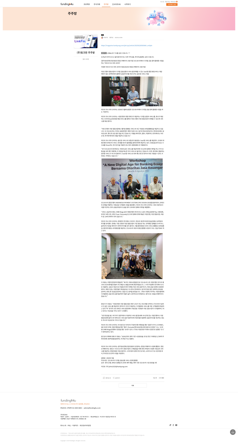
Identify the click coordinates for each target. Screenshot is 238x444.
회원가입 (167, 2)
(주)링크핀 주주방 (86, 52)
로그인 (162, 2)
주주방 (106, 4)
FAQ (69, 425)
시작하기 (127, 4)
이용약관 (75, 425)
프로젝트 (87, 4)
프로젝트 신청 (172, 4)
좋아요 (108, 378)
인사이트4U (116, 4)
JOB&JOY (110, 53)
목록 (133, 385)
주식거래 (97, 4)
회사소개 (63, 425)
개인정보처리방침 (85, 425)
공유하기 (117, 378)
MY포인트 (173, 2)
